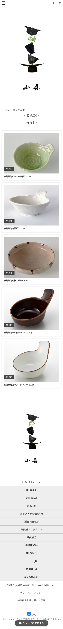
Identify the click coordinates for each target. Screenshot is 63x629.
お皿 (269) (31, 498)
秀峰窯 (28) (31, 545)
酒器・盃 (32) (31, 521)
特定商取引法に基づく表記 (31, 600)
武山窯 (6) (31, 569)
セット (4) (31, 561)
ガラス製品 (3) (31, 577)
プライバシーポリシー (31, 593)
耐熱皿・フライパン (31, 529)
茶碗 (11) (31, 537)
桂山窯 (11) (32, 553)
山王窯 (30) (31, 490)
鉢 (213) (31, 505)
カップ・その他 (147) (31, 513)
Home (6, 110)
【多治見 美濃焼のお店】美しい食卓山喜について (31, 585)
